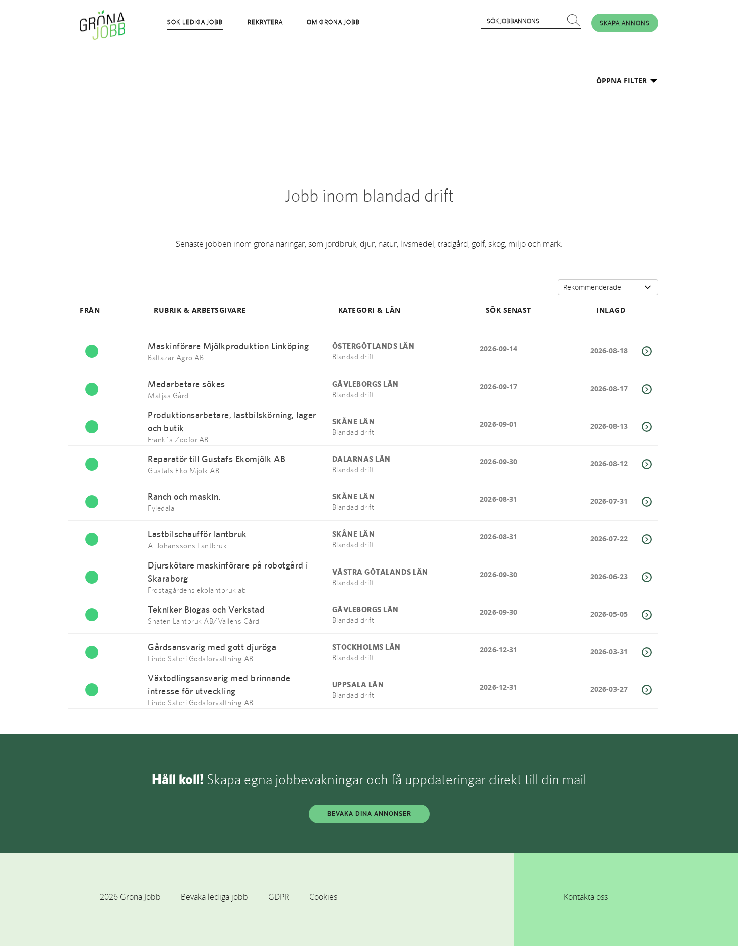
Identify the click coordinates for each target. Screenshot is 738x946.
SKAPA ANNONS (625, 23)
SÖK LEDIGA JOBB (195, 22)
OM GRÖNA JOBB (333, 22)
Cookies (323, 896)
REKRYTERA (265, 22)
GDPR (278, 896)
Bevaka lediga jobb (214, 896)
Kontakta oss (586, 896)
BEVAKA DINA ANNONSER (369, 813)
